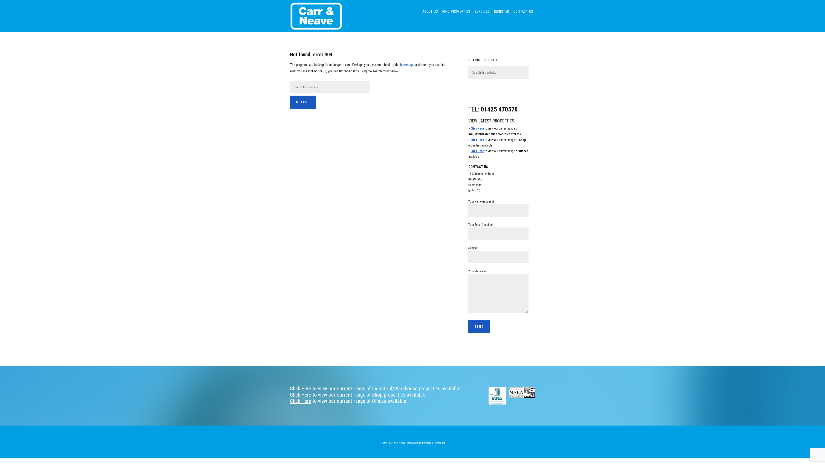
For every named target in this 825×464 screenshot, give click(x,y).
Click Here (477, 128)
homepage (407, 65)
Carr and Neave (322, 16)
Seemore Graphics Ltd (434, 442)
